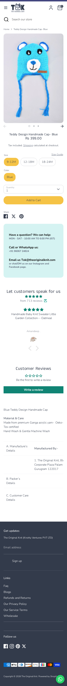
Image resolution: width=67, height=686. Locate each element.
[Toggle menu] (5, 7)
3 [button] (38, 126)
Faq (6, 586)
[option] (33, 78)
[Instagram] (12, 646)
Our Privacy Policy (15, 604)
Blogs (7, 592)
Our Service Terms (16, 610)
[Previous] (5, 126)
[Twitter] (24, 646)
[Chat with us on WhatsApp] (60, 679)
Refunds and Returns (17, 598)
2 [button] (33, 126)
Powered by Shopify (48, 676)
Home (6, 29)
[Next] (62, 126)
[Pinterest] (18, 646)
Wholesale (11, 616)
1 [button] (29, 126)
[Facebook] (6, 646)
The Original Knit (29, 676)
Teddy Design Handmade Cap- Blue (31, 29)
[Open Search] (6, 19)
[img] (33, 296)
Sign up (17, 561)
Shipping (28, 145)
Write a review (33, 390)
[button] (30, 348)
